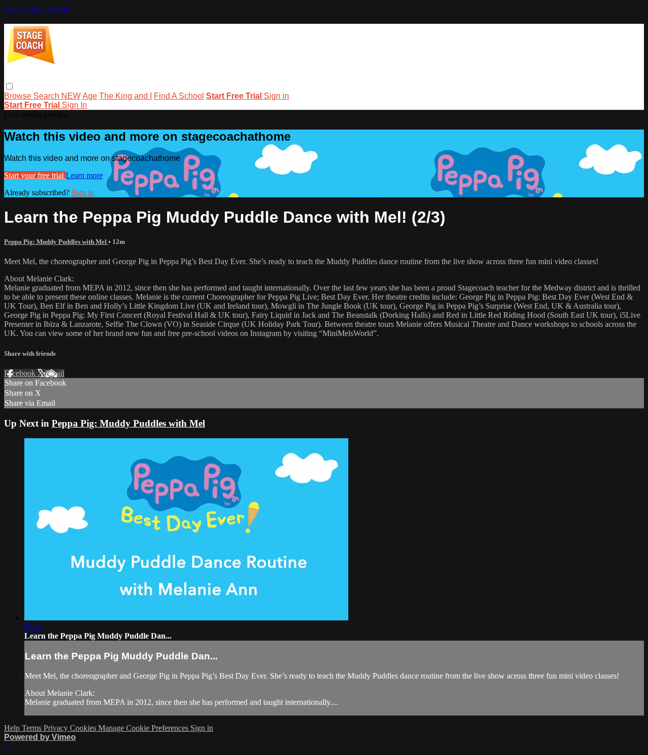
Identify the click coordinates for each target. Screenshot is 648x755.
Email (55, 373)
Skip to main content (37, 8)
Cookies (84, 728)
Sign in (276, 96)
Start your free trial (35, 175)
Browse (18, 96)
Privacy (57, 728)
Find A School (179, 96)
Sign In (74, 105)
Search (47, 96)
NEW (70, 96)
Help (13, 728)
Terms (33, 728)
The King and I (125, 96)
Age (90, 96)
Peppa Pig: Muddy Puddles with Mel (56, 241)
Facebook (20, 373)
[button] (9, 86)
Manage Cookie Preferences (144, 728)
